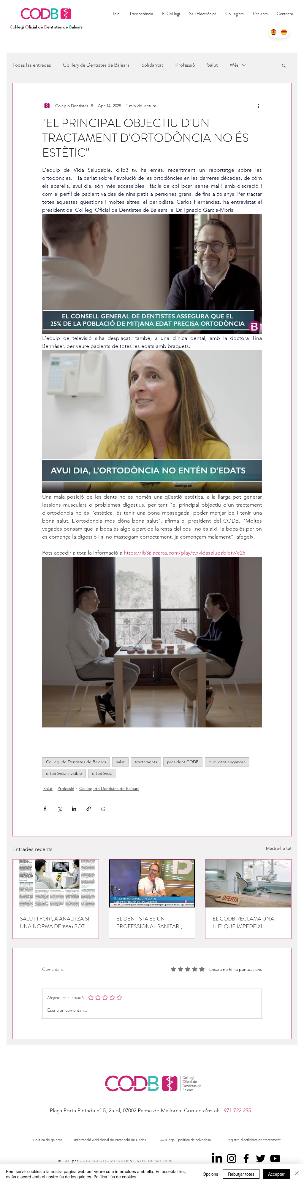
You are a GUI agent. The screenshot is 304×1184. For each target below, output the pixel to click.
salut (120, 761)
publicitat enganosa (227, 761)
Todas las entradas (31, 65)
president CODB (183, 761)
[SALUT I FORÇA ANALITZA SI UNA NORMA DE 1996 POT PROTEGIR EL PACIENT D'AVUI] (56, 883)
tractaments (146, 761)
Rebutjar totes (241, 1174)
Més (234, 65)
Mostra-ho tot (279, 848)
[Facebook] (246, 1158)
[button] (234, 13)
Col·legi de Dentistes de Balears (96, 65)
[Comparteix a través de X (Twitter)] (59, 809)
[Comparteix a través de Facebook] (45, 809)
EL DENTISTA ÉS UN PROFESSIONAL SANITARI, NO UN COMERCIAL (149, 922)
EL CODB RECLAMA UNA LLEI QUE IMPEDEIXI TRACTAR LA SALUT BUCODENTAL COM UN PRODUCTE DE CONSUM (244, 922)
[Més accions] (258, 105)
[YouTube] (275, 1158)
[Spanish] (274, 32)
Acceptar (276, 1174)
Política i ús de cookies (115, 1177)
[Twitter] (260, 1158)
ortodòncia (102, 773)
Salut (212, 65)
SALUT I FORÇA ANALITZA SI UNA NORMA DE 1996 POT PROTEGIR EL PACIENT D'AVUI (54, 922)
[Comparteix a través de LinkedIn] (74, 809)
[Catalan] (284, 32)
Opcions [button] (210, 1174)
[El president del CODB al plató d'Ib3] (152, 883)
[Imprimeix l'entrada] (103, 809)
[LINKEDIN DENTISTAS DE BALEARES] (217, 1158)
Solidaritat (152, 65)
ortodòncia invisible (64, 773)
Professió (185, 65)
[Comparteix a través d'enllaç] (88, 809)
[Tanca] (296, 1174)
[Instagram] (231, 1158)
